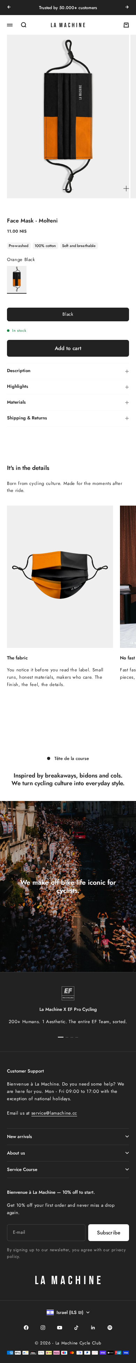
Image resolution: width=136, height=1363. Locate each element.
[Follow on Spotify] (110, 1327)
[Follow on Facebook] (26, 1327)
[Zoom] (126, 188)
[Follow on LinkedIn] (93, 1327)
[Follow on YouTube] (59, 1327)
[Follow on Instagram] (43, 1327)
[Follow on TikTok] (76, 1327)
